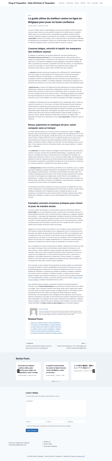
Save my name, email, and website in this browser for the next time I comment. (49, 426)
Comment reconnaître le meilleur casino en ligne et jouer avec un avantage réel (39, 346)
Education (95, 3)
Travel (89, 3)
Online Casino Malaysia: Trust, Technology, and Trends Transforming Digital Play (71, 346)
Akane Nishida (33, 25)
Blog (101, 3)
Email (49, 422)
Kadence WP (81, 456)
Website (70, 422)
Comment (29, 401)
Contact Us (47, 441)
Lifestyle (82, 3)
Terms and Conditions (50, 446)
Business (62, 3)
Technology (69, 3)
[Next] (93, 371)
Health (77, 3)
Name (28, 422)
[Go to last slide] (18, 371)
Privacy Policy (48, 444)
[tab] (54, 381)
